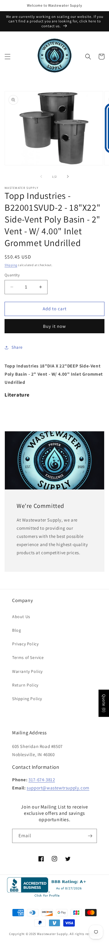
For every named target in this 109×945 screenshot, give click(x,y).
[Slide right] (67, 176)
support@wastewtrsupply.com (58, 788)
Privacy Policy (25, 644)
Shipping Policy (27, 698)
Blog (16, 630)
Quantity (12, 275)
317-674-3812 (41, 779)
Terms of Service (28, 657)
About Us (21, 616)
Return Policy (25, 685)
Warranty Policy (27, 671)
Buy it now (54, 326)
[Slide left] (41, 176)
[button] (7, 56)
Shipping (11, 265)
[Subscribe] (90, 836)
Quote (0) (104, 703)
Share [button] (17, 347)
